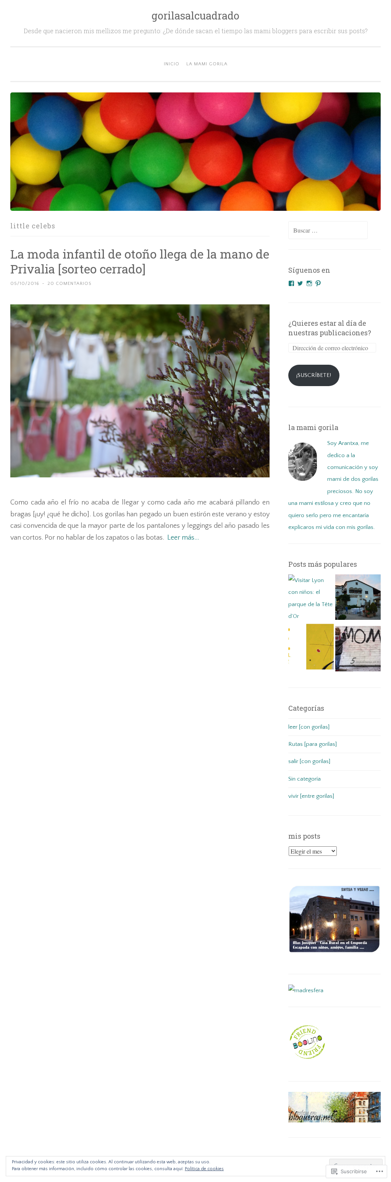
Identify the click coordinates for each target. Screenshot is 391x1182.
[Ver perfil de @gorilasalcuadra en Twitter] (300, 283)
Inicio (171, 63)
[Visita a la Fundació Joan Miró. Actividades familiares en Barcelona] (311, 649)
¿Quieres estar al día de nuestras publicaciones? (329, 328)
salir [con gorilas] (309, 761)
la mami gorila (207, 63)
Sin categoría (304, 779)
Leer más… (183, 538)
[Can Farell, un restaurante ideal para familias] (358, 599)
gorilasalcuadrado (195, 15)
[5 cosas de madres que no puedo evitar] (358, 651)
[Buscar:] (328, 231)
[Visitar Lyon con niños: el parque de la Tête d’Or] (311, 598)
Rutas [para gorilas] (312, 744)
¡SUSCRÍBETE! (313, 375)
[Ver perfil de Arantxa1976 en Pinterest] (318, 283)
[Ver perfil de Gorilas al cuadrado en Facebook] (291, 283)
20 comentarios (69, 283)
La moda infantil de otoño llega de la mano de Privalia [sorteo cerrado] (139, 261)
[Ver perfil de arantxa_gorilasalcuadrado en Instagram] (309, 283)
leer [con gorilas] (309, 727)
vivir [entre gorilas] (311, 796)
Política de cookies (204, 1168)
